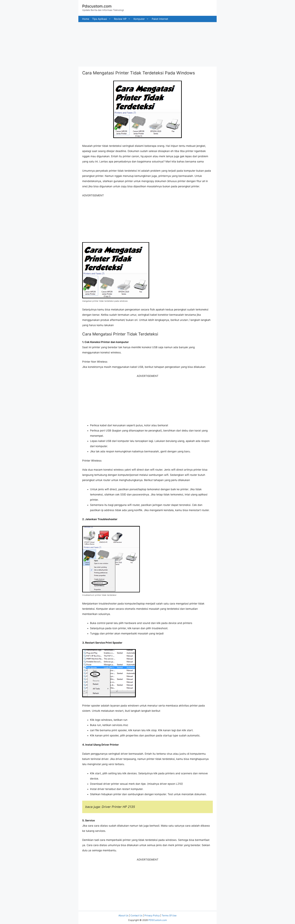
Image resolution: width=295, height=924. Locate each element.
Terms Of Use (169, 915)
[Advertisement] (92, 43)
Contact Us (136, 915)
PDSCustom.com (157, 920)
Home (85, 18)
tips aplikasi (99, 18)
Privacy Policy (152, 915)
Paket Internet (160, 18)
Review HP (120, 18)
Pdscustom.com (97, 6)
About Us (123, 915)
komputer (139, 18)
